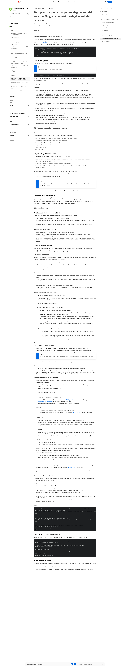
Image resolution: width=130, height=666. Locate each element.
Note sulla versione (14, 23)
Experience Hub (13, 93)
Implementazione (13, 132)
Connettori (12, 135)
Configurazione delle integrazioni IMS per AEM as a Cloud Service (19, 66)
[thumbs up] (72, 664)
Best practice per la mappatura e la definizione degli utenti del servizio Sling (19, 79)
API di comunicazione (14, 116)
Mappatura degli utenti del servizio (107, 14)
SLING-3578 (44, 42)
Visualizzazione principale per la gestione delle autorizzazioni (19, 74)
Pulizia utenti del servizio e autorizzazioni (110, 38)
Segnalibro (104, 8)
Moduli (11, 108)
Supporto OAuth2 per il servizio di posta (18, 51)
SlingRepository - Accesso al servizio (108, 25)
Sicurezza (11, 26)
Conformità (12, 140)
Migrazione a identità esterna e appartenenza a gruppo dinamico (20, 43)
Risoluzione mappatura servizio (108, 22)
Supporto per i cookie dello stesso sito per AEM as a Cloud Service (19, 47)
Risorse (11, 105)
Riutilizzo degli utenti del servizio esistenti (109, 33)
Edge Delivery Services (14, 127)
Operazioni (12, 138)
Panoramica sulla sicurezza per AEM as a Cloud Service (19, 29)
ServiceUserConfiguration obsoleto (108, 27)
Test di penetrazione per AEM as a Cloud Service (20, 90)
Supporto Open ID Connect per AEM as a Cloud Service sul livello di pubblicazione (19, 62)
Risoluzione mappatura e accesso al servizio (109, 19)
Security (40, 28)
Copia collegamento (112, 8)
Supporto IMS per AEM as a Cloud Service (18, 40)
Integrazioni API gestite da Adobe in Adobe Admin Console (19, 70)
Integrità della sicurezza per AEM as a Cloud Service (19, 87)
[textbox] (19, 13)
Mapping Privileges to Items (68, 399)
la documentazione (76, 412)
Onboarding (12, 96)
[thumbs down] (75, 664)
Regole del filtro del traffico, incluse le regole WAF (19, 54)
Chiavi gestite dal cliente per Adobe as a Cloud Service (19, 83)
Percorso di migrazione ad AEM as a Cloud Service (18, 99)
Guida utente (50, 8)
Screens (11, 121)
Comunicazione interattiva (15, 110)
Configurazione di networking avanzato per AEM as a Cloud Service (19, 34)
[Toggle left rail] (28, 5)
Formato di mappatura (106, 16)
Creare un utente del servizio (107, 35)
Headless (11, 129)
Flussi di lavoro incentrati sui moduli (17, 113)
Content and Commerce (14, 124)
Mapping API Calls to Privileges (45, 401)
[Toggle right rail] (101, 5)
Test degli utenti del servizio (107, 41)
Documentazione (38, 8)
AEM (44, 8)
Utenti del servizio (104, 30)
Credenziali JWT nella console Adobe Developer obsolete (20, 58)
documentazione (71, 467)
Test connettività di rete (15, 37)
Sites (11, 102)
